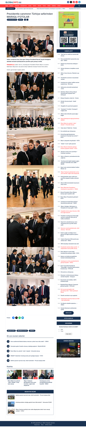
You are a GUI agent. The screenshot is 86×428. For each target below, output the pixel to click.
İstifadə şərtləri (48, 424)
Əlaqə (42, 424)
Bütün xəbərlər (68, 318)
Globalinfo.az (11, 64)
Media (49, 5)
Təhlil (44, 5)
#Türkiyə (32, 330)
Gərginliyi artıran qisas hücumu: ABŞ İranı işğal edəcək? (39, 8)
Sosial (29, 5)
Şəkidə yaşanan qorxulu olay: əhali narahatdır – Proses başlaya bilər (33, 395)
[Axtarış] (79, 6)
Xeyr (62, 331)
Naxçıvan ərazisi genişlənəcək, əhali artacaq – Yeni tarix (68, 8)
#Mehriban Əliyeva (22, 330)
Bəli (62, 329)
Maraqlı (54, 5)
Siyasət (11, 5)
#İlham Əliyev (11, 330)
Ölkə (7, 5)
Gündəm (17, 5)
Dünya (34, 5)
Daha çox (68, 312)
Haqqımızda (37, 424)
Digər (59, 5)
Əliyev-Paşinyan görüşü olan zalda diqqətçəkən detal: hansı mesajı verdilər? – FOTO (33, 410)
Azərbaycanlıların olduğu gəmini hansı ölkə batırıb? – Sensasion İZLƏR (34, 402)
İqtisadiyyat (24, 5)
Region (39, 5)
